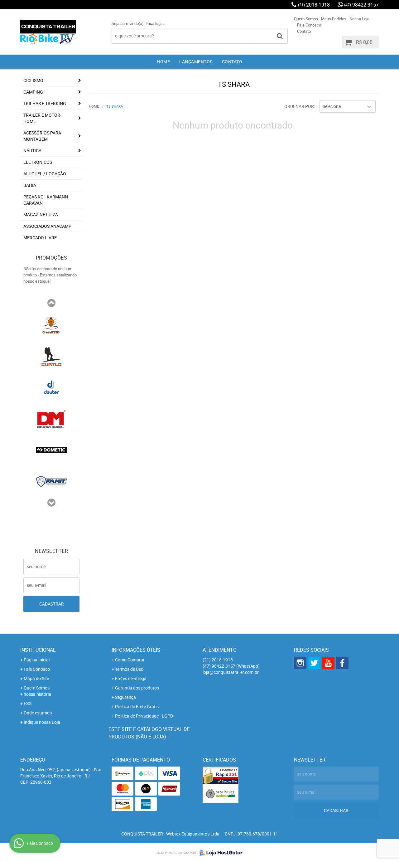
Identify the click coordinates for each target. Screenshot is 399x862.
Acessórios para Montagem (42, 136)
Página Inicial (37, 660)
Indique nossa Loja (42, 722)
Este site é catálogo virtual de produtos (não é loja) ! (149, 733)
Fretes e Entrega (131, 678)
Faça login (155, 23)
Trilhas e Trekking (44, 103)
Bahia (29, 185)
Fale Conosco (309, 25)
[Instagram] (300, 663)
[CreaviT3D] (51, 324)
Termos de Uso (129, 669)
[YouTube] (328, 663)
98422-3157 (361, 4)
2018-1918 (314, 4)
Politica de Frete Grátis (137, 706)
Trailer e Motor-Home (42, 118)
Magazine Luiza (40, 214)
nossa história (37, 694)
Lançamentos (196, 62)
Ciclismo (33, 80)
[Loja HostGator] (219, 853)
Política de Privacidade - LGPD (144, 716)
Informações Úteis (136, 649)
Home (163, 62)
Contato (304, 31)
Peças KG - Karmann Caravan (45, 200)
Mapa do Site (36, 678)
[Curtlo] (51, 355)
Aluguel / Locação (44, 174)
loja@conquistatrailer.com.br (231, 672)
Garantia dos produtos (137, 688)
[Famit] (51, 480)
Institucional (38, 649)
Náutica (32, 150)
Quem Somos (306, 19)
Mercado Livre (40, 238)
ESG (28, 703)
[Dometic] (51, 449)
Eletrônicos (37, 162)
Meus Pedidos (333, 19)
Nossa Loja (359, 19)
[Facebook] (342, 663)
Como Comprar (130, 660)
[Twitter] (314, 663)
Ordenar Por (299, 106)
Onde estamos (38, 713)
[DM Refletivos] (51, 418)
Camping (33, 92)
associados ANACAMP (47, 226)
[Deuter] (51, 387)
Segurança (125, 697)
